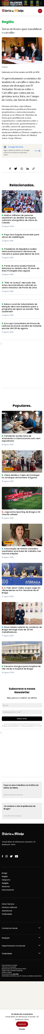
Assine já (22, 1024)
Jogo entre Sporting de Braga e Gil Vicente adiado (21, 489)
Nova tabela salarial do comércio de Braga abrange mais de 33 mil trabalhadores (21, 604)
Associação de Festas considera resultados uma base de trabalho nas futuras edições (22, 526)
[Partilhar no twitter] (15, 169)
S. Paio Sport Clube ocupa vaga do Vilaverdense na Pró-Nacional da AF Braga (21, 565)
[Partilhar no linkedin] (28, 169)
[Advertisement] (22, 364)
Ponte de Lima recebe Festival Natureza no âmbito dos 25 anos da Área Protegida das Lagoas (21, 269)
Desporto (6, 880)
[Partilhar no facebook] (10, 169)
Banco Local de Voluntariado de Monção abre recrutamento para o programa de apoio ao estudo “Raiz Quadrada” (20, 307)
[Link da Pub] (22, 3)
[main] (22, 419)
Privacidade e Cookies (9, 965)
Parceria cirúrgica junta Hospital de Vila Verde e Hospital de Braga (20, 644)
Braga (4, 873)
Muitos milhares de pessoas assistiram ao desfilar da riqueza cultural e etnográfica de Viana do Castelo (22, 194)
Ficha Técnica (8, 904)
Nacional (5, 886)
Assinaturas (7, 910)
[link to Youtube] (16, 856)
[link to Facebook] (2, 856)
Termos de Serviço (27, 726)
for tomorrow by (10, 974)
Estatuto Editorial (9, 907)
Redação (6, 938)
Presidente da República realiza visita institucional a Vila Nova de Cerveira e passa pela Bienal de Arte (19, 252)
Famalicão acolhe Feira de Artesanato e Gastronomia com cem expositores (20, 413)
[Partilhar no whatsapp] (22, 169)
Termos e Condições (9, 967)
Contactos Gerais (9, 928)
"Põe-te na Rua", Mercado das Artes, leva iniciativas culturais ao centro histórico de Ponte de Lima (21, 285)
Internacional (8, 890)
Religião (5, 883)
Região (5, 876)
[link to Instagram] (6, 856)
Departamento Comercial (13, 945)
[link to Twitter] (11, 856)
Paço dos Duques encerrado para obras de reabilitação (21, 236)
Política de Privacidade (10, 726)
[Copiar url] (33, 169)
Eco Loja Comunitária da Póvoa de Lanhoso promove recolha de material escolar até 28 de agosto (22, 326)
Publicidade (7, 914)
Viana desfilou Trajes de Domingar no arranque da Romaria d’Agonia (19, 452)
